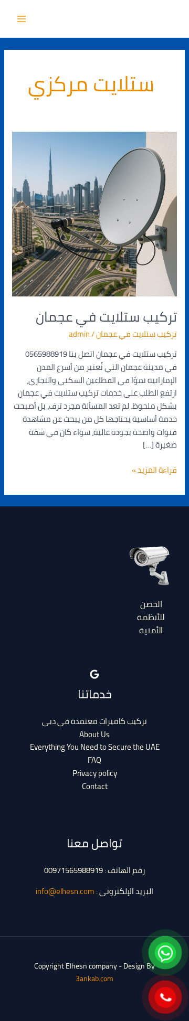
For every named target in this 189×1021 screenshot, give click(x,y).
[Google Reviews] (94, 674)
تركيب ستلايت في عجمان (106, 316)
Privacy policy (94, 773)
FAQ (94, 760)
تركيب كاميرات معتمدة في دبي (94, 721)
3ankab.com (94, 978)
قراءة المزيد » (154, 470)
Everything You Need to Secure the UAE (95, 746)
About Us (94, 734)
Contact (95, 786)
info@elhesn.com (65, 891)
